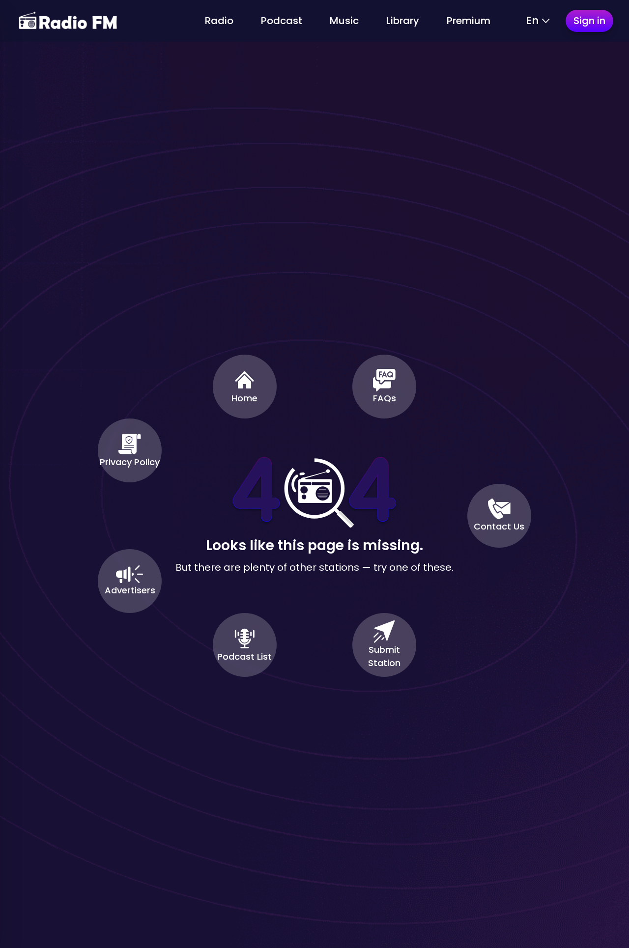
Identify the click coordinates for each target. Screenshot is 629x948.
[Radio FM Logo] (68, 21)
